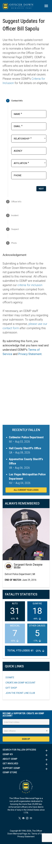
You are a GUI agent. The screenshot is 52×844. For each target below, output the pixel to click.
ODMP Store (10, 772)
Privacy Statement (30, 354)
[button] (26, 750)
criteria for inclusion (29, 285)
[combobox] (30, 138)
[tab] (26, 101)
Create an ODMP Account (20, 682)
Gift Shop (11, 687)
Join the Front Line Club (20, 693)
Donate (9, 677)
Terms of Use (37, 834)
